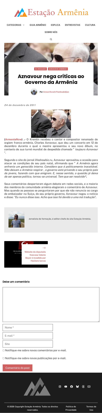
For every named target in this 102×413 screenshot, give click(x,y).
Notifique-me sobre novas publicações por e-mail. (35, 358)
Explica (55, 25)
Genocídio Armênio (58, 69)
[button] (51, 39)
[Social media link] (60, 386)
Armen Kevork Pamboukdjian (56, 92)
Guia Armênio (38, 25)
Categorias (14, 25)
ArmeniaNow (13, 139)
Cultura (90, 25)
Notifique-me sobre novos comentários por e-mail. (36, 350)
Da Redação (40, 69)
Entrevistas (72, 25)
